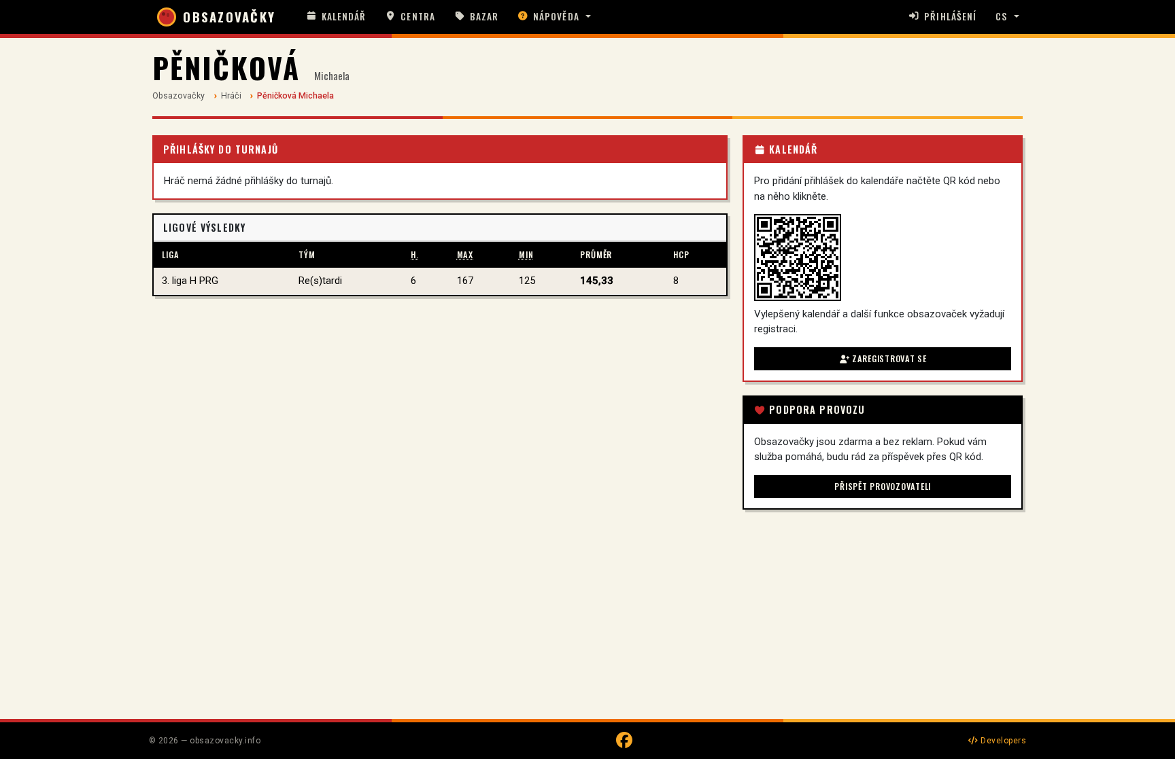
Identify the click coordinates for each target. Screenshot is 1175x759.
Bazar (484, 16)
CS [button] (1001, 16)
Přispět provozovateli (882, 486)
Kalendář (344, 16)
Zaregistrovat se (888, 358)
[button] (554, 17)
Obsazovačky (178, 95)
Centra (418, 16)
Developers (1002, 740)
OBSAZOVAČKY (229, 16)
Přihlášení (950, 16)
